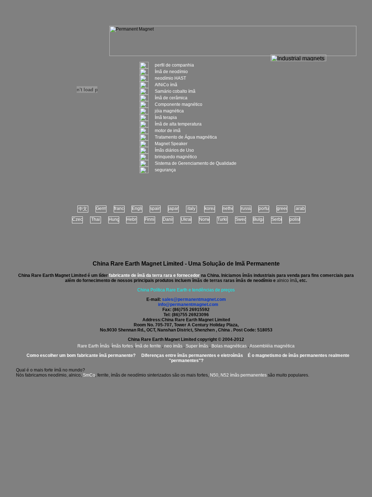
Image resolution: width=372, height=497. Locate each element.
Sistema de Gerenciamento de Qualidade (195, 163)
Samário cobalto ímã (175, 91)
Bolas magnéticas (229, 346)
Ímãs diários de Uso (174, 150)
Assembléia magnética (272, 346)
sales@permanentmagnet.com (194, 299)
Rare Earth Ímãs (93, 346)
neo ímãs (173, 346)
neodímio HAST (170, 78)
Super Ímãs (197, 346)
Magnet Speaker (171, 143)
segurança (165, 169)
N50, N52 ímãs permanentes (238, 375)
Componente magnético (178, 104)
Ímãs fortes (122, 346)
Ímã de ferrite (148, 346)
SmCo (89, 375)
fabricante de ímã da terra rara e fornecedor (154, 275)
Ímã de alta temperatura (178, 124)
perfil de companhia (174, 65)
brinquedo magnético (176, 156)
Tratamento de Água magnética (186, 137)
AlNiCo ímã (166, 84)
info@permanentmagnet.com (188, 304)
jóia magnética (169, 111)
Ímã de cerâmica (171, 97)
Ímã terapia (166, 117)
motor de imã (168, 130)
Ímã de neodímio (171, 71)
